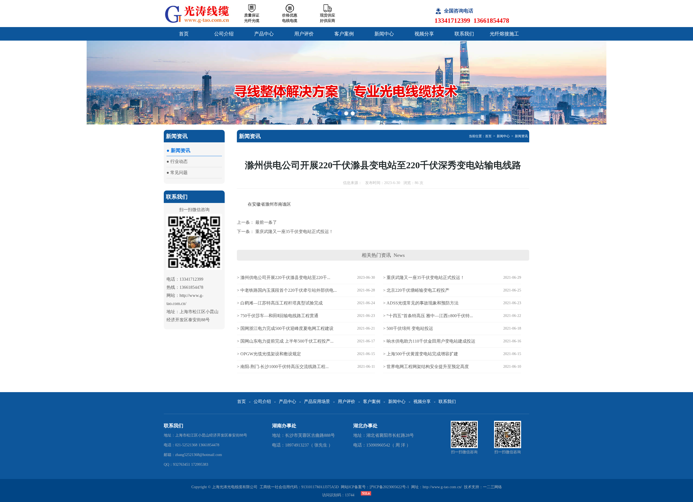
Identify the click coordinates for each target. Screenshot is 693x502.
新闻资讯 (521, 136)
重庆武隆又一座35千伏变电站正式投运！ (294, 231)
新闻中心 (384, 34)
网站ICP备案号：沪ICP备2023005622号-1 (375, 487)
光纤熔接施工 (504, 34)
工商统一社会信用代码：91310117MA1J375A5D (299, 487)
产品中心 (264, 34)
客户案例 (344, 34)
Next (683, 82)
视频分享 (424, 34)
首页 (184, 34)
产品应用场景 (317, 401)
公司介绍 (224, 34)
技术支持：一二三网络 (483, 487)
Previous (9, 82)
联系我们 (464, 34)
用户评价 (304, 34)
